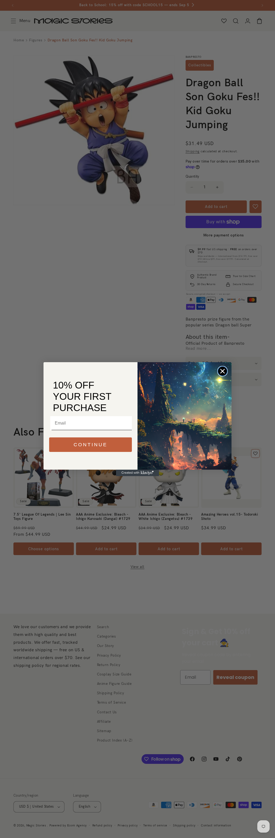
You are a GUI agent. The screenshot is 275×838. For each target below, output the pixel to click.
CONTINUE (90, 444)
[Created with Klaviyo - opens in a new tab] (137, 473)
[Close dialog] (222, 371)
